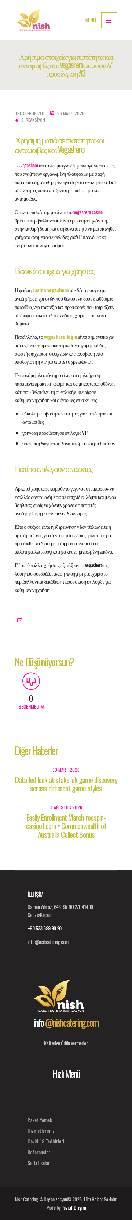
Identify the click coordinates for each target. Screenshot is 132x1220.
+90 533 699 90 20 (44, 928)
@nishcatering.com (71, 1023)
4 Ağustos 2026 (66, 807)
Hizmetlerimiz (41, 1130)
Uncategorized (29, 113)
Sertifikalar (38, 1162)
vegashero (29, 165)
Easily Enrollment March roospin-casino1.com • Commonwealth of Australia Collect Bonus (66, 825)
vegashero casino (87, 212)
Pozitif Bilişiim (73, 1207)
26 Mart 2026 (70, 113)
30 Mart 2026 (66, 770)
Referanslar (38, 1152)
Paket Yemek (39, 1120)
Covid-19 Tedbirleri (45, 1141)
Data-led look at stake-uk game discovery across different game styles (66, 783)
